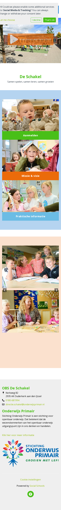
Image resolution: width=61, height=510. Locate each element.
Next (56, 290)
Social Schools (37, 485)
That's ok (50, 20)
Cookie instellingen (30, 479)
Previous (5, 290)
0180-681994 (12, 400)
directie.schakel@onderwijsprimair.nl (25, 404)
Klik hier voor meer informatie (18, 435)
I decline (36, 20)
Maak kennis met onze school (35, 39)
